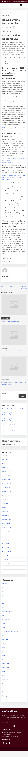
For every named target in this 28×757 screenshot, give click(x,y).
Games (4, 643)
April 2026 (5, 463)
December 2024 (6, 519)
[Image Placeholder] (14, 305)
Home (4, 12)
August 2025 (5, 495)
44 (3, 603)
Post (3, 671)
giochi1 (4, 647)
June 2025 (5, 503)
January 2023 (6, 564)
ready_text (5, 679)
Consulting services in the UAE (10, 631)
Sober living (5, 684)
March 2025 (5, 515)
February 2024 (6, 548)
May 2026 (5, 459)
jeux (3, 651)
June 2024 (5, 539)
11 (2, 595)
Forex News (5, 639)
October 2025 (6, 487)
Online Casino (5, 663)
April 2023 (5, 560)
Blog (3, 615)
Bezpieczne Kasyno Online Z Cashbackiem (13, 175)
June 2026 (5, 455)
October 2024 (6, 523)
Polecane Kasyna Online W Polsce (11, 162)
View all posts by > (7, 280)
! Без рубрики (6, 583)
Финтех (4, 700)
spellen (4, 688)
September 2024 (6, 527)
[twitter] (7, 31)
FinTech (4, 635)
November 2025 (6, 483)
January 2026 (6, 475)
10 (3, 591)
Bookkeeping (5, 619)
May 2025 (5, 507)
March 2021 (5, 568)
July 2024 (5, 535)
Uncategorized (6, 318)
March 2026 (5, 467)
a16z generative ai (7, 611)
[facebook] (3, 31)
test (3, 692)
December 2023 (6, 552)
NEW (3, 655)
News (3, 659)
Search (4, 393)
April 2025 (5, 511)
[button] (21, 5)
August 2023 (5, 556)
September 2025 (6, 491)
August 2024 (5, 531)
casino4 (4, 627)
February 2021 (6, 572)
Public (4, 675)
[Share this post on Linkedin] (11, 31)
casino (4, 623)
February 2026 (6, 471)
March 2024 (5, 544)
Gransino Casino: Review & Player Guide (11, 321)
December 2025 (6, 479)
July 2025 (5, 499)
